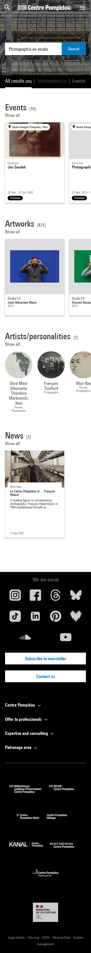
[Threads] (56, 596)
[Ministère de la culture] (45, 912)
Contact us (45, 676)
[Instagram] (15, 596)
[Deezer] (76, 618)
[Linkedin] (35, 618)
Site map (34, 937)
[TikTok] (15, 618)
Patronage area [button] (18, 747)
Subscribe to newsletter (45, 658)
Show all (13, 115)
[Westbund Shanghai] (66, 849)
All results (18, 81)
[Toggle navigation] (82, 8)
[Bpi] (29, 791)
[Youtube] (66, 639)
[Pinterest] (56, 618)
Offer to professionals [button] (24, 719)
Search (74, 48)
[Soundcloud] (25, 639)
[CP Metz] (32, 820)
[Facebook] (35, 596)
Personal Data (62, 937)
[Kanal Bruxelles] (29, 849)
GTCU (46, 937)
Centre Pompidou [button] (20, 705)
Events (81, 81)
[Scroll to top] (79, 941)
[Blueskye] (76, 596)
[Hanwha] (46, 878)
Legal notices (17, 937)
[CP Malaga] (61, 820)
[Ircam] (65, 791)
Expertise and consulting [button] (27, 733)
